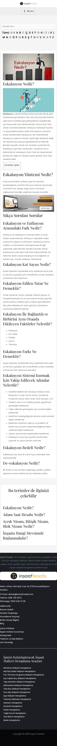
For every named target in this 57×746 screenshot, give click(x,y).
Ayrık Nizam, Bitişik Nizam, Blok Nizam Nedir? (26, 524)
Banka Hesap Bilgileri (9, 620)
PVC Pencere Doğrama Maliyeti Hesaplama (23, 675)
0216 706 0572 (15, 598)
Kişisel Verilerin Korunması (12, 632)
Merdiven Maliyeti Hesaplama (17, 668)
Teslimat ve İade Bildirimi (11, 639)
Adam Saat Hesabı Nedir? (24, 514)
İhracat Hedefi (6, 609)
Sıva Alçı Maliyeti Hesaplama (16, 692)
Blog (2, 623)
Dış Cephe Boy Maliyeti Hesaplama (19, 678)
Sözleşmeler (5, 635)
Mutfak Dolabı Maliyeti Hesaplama (19, 671)
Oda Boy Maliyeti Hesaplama (16, 689)
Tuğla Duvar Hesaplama (14, 713)
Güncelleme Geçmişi (9, 616)
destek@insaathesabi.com (20, 594)
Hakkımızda (5, 606)
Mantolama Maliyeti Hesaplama (18, 685)
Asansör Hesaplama (12, 703)
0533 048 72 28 (18, 601)
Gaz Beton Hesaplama (13, 716)
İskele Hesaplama (11, 720)
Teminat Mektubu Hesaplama (17, 699)
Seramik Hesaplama (12, 706)
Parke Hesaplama (11, 710)
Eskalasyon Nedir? (18, 507)
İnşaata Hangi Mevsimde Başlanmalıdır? (23, 535)
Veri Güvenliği (6, 642)
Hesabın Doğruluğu (9, 613)
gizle (17, 165)
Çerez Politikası (7, 628)
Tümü (5, 32)
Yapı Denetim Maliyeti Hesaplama (19, 682)
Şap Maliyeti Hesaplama (14, 696)
